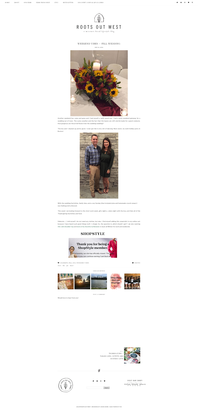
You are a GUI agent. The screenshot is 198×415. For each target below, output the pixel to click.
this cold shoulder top (66, 226)
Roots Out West (86, 406)
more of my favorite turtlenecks (88, 226)
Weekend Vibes (82, 263)
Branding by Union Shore (100, 406)
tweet (59, 265)
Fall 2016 (72, 263)
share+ (72, 265)
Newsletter (68, 2)
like (64, 265)
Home (7, 2)
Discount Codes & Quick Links (91, 2)
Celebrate (64, 263)
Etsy (56, 2)
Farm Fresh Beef (43, 2)
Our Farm (28, 2)
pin (67, 265)
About (16, 2)
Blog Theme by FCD (116, 406)
